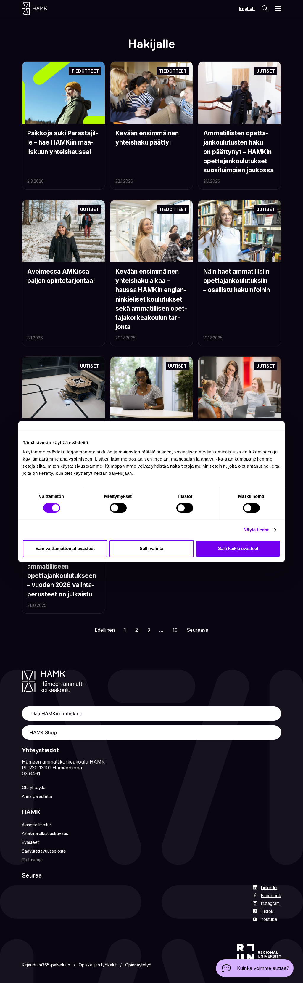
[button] (255, 968)
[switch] (118, 508)
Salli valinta (151, 548)
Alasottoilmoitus (37, 824)
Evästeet (30, 842)
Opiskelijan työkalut (98, 964)
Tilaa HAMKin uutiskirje (56, 713)
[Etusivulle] (40, 8)
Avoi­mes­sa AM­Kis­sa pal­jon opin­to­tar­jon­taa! (61, 276)
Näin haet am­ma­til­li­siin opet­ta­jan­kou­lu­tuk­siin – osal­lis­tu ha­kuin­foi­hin (236, 281)
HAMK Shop (43, 732)
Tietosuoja (32, 859)
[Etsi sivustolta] (264, 8)
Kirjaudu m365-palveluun (46, 964)
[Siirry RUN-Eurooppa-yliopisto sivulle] (259, 956)
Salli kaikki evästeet (238, 548)
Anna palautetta (37, 796)
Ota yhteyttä (34, 787)
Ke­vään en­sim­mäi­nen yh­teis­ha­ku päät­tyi (147, 137)
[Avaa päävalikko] (278, 8)
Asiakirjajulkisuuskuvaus (45, 833)
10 (176, 630)
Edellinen (105, 630)
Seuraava (197, 630)
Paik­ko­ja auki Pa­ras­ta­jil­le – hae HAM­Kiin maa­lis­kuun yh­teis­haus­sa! (62, 142)
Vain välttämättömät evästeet (65, 548)
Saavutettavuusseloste (44, 851)
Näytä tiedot (256, 529)
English (247, 8)
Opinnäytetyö (138, 964)
